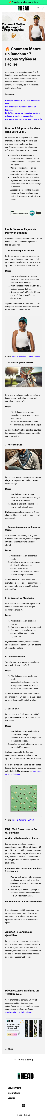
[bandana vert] (23, 817)
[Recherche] (38, 8)
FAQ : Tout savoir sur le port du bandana (22, 113)
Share (10, 1049)
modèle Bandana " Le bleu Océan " (26, 357)
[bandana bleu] (23, 352)
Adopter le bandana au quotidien (19, 116)
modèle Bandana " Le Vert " (23, 820)
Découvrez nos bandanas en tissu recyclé (23, 119)
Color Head (26, 1115)
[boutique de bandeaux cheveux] (26, 214)
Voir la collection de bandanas (18, 1012)
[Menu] (3, 8)
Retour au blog (25, 1059)
